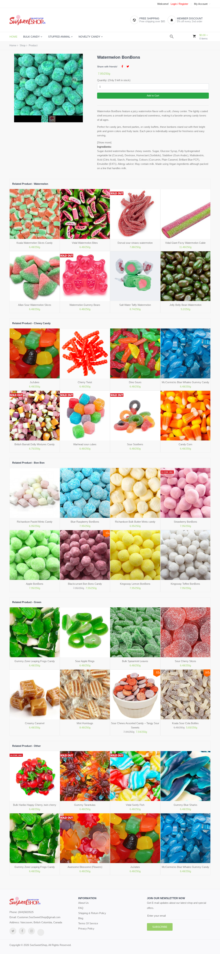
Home (12, 45)
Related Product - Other (26, 745)
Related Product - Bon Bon (28, 462)
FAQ (80, 907)
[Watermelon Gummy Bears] (85, 276)
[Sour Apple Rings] (85, 632)
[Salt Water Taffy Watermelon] (135, 276)
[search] (172, 36)
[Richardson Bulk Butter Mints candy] (135, 493)
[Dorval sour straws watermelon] (135, 214)
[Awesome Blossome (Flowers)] (85, 838)
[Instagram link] (31, 931)
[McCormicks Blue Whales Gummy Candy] (186, 353)
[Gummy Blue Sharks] (186, 776)
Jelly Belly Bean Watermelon (185, 304)
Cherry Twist (85, 382)
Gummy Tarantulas (85, 804)
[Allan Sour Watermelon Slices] (35, 276)
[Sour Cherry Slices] (186, 632)
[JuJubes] (35, 353)
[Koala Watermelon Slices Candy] (35, 214)
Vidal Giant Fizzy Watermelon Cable (185, 242)
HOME (13, 36)
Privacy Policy (86, 928)
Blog (80, 918)
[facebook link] (22, 931)
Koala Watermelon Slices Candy (34, 242)
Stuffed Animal (59, 36)
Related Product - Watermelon (30, 183)
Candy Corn (185, 444)
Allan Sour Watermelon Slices (34, 304)
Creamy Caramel (34, 723)
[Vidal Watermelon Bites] (85, 214)
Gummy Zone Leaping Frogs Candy (34, 661)
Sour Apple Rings (85, 661)
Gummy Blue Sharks (185, 804)
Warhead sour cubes (84, 444)
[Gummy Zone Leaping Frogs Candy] (35, 632)
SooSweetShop (38, 945)
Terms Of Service (88, 923)
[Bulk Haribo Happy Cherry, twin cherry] (35, 776)
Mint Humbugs (85, 723)
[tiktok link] (40, 932)
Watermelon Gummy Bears (84, 304)
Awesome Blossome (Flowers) (85, 866)
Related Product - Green (26, 602)
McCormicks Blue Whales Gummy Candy (185, 382)
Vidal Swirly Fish (135, 804)
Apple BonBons (34, 583)
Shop (22, 45)
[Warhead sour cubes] (85, 416)
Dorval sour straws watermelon (135, 242)
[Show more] (104, 142)
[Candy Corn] (186, 416)
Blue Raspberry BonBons (85, 521)
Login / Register (179, 4)
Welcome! (163, 4)
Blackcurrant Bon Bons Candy (85, 583)
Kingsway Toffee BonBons (185, 583)
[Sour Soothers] (135, 416)
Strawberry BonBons (185, 521)
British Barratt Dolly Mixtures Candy (34, 444)
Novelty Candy (89, 36)
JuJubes (34, 382)
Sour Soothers (135, 444)
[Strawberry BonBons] (186, 493)
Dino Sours (135, 382)
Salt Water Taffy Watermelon (135, 304)
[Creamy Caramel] (35, 695)
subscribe (159, 926)
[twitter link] (12, 931)
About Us (83, 902)
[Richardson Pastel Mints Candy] (35, 493)
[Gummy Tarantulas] (85, 776)
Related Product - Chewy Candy (31, 323)
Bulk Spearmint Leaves (135, 661)
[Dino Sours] (135, 353)
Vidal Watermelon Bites (85, 242)
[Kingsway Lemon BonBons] (135, 555)
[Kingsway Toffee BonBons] (186, 555)
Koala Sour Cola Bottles (185, 723)
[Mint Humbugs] (85, 695)
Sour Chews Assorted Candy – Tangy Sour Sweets (135, 725)
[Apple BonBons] (35, 555)
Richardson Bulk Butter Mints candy (135, 521)
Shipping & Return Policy (92, 913)
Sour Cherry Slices (185, 661)
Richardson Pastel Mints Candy (34, 521)
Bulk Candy (31, 36)
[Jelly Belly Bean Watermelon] (186, 276)
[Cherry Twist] (85, 353)
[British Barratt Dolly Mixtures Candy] (35, 416)
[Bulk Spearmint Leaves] (135, 632)
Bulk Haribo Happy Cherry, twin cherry (34, 804)
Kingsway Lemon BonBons (135, 583)
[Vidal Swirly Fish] (135, 776)
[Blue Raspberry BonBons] (85, 493)
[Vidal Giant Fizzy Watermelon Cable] (186, 214)
